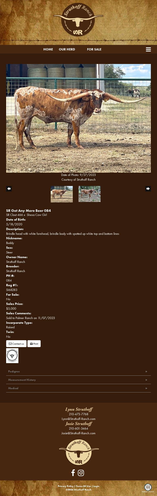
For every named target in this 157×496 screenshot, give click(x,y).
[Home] (78, 452)
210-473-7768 (78, 414)
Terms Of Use (83, 486)
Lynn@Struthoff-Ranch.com (78, 419)
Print (35, 343)
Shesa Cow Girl (37, 215)
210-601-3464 (78, 428)
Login (96, 486)
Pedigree (14, 371)
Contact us (18, 343)
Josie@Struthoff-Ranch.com (78, 433)
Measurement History (22, 380)
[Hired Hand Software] (148, 490)
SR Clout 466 (14, 215)
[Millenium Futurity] (13, 355)
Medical (13, 388)
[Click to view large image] (78, 118)
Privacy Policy (65, 486)
